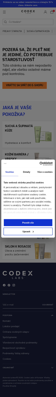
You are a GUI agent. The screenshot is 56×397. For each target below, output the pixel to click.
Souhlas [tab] (9, 172)
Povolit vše (28, 222)
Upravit (26, 231)
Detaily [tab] (26, 172)
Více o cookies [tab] (45, 172)
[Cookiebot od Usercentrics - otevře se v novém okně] (40, 164)
